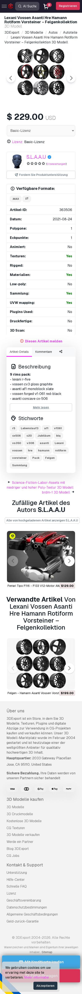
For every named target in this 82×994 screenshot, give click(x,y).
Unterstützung (17, 872)
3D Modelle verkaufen (23, 835)
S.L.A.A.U (36, 157)
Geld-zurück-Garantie (23, 921)
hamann (43, 450)
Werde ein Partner (20, 842)
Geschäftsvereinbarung (24, 900)
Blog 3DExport (18, 848)
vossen (17, 450)
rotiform (60, 450)
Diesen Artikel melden (43, 341)
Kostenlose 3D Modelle (24, 821)
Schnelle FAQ (17, 886)
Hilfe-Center (16, 879)
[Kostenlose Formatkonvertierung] (27, 199)
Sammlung (19, 465)
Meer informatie (36, 977)
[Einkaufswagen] (60, 576)
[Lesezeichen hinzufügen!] (69, 576)
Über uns (15, 711)
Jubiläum (43, 435)
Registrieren (68, 6)
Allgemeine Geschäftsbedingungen (32, 914)
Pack (36, 458)
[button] (69, 561)
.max (15, 199)
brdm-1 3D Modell (56, 492)
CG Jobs (13, 855)
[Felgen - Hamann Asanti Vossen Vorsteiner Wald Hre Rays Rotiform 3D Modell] (41, 664)
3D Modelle (15, 807)
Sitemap (47, 952)
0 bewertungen (56, 164)
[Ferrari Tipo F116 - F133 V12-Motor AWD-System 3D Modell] (41, 556)
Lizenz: (17, 142)
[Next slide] (71, 78)
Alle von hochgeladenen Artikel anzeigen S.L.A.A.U (42, 520)
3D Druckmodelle (20, 814)
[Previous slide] (11, 78)
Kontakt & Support (25, 865)
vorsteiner (19, 458)
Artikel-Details (19, 352)
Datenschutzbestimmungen (27, 907)
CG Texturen (16, 828)
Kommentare (43, 352)
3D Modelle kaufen (25, 799)
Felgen (50, 458)
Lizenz (11, 893)
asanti (44, 443)
